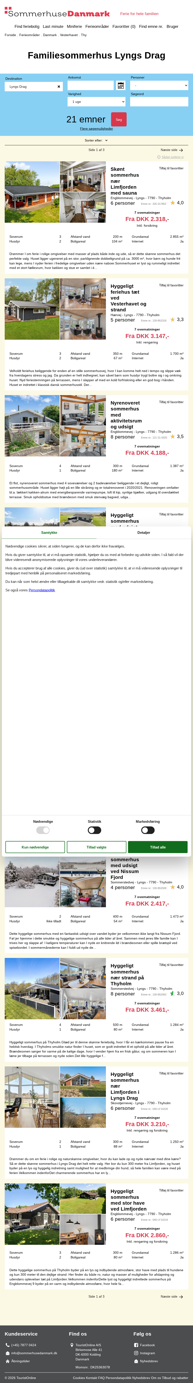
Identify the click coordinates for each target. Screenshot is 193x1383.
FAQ (101, 1378)
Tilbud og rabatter (175, 1378)
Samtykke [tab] (49, 532)
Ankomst (74, 77)
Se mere (96, 204)
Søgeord (137, 94)
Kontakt (91, 1378)
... (120, 85)
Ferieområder (97, 26)
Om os (156, 1378)
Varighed (74, 94)
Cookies (79, 1378)
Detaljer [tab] (143, 532)
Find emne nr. (151, 26)
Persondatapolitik (118, 1378)
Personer (138, 77)
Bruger (172, 26)
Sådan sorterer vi (173, 157)
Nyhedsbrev (141, 1378)
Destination (13, 78)
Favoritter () (124, 26)
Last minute (53, 26)
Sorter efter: (94, 140)
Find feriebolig (27, 26)
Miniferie (74, 26)
